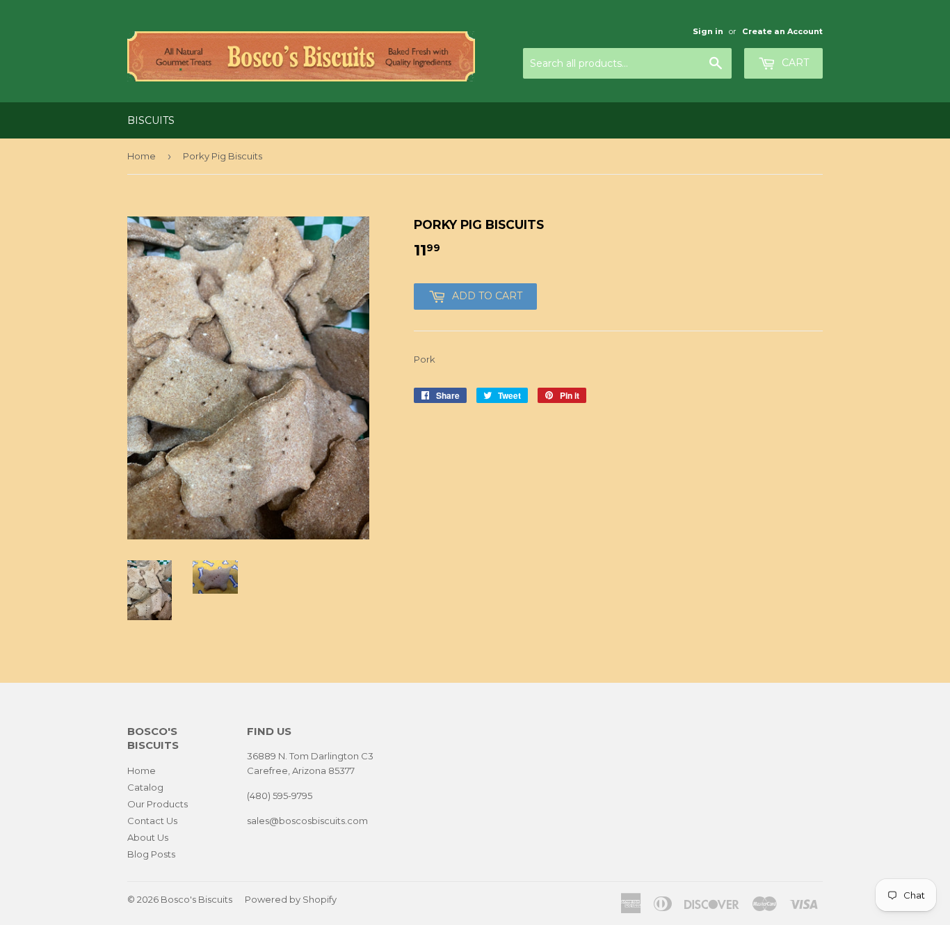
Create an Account (782, 31)
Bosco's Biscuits (196, 899)
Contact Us (152, 820)
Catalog (145, 787)
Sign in (708, 31)
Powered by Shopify (291, 899)
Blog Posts (151, 854)
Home (141, 155)
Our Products (157, 803)
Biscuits (151, 120)
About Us (147, 837)
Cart (794, 62)
